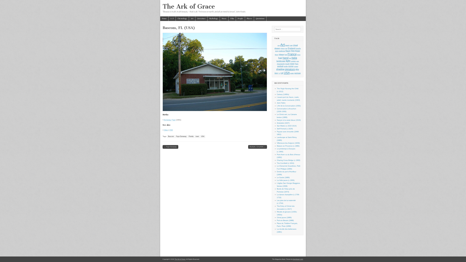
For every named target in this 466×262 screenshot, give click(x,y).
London (293, 61)
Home (164, 19)
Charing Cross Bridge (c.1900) (288, 160)
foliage (281, 55)
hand (285, 57)
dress (283, 48)
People (240, 19)
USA (171, 130)
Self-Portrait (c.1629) (285, 129)
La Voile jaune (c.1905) (286, 180)
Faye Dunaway (181, 136)
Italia (294, 57)
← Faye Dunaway (170, 147)
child (291, 45)
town (197, 136)
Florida (191, 136)
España (298, 48)
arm (279, 45)
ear (286, 48)
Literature (201, 19)
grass (298, 54)
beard (287, 45)
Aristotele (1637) (283, 123)
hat (290, 58)
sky (297, 69)
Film (232, 19)
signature (290, 69)
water (292, 73)
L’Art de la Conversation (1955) (289, 106)
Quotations (260, 19)
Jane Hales (281, 103)
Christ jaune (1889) (284, 217)
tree (276, 73)
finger (297, 51)
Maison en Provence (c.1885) (288, 146)
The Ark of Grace (189, 6)
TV (279, 73)
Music (224, 19)
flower (276, 54)
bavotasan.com (298, 259)
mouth (287, 64)
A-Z (172, 19)
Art (192, 19)
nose (292, 64)
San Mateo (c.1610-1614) (287, 126)
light (288, 61)
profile (286, 66)
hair (280, 58)
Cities (166, 130)
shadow (280, 69)
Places (249, 19)
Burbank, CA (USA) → (257, 147)
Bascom (171, 136)
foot (285, 55)
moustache (281, 64)
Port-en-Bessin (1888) (285, 220)
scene (291, 66)
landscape (280, 61)
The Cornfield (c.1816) (285, 163)
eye (276, 51)
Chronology (182, 19)
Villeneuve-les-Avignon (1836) (288, 143)
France (292, 54)
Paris (296, 64)
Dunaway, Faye (170, 120)
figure (288, 51)
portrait (280, 66)
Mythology (213, 19)
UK (282, 73)
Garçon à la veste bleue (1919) (289, 120)
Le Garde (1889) (283, 177)
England (291, 48)
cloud (295, 45)
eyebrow (282, 51)
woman (297, 73)
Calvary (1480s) (283, 94)
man (297, 61)
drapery (278, 48)
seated (296, 66)
